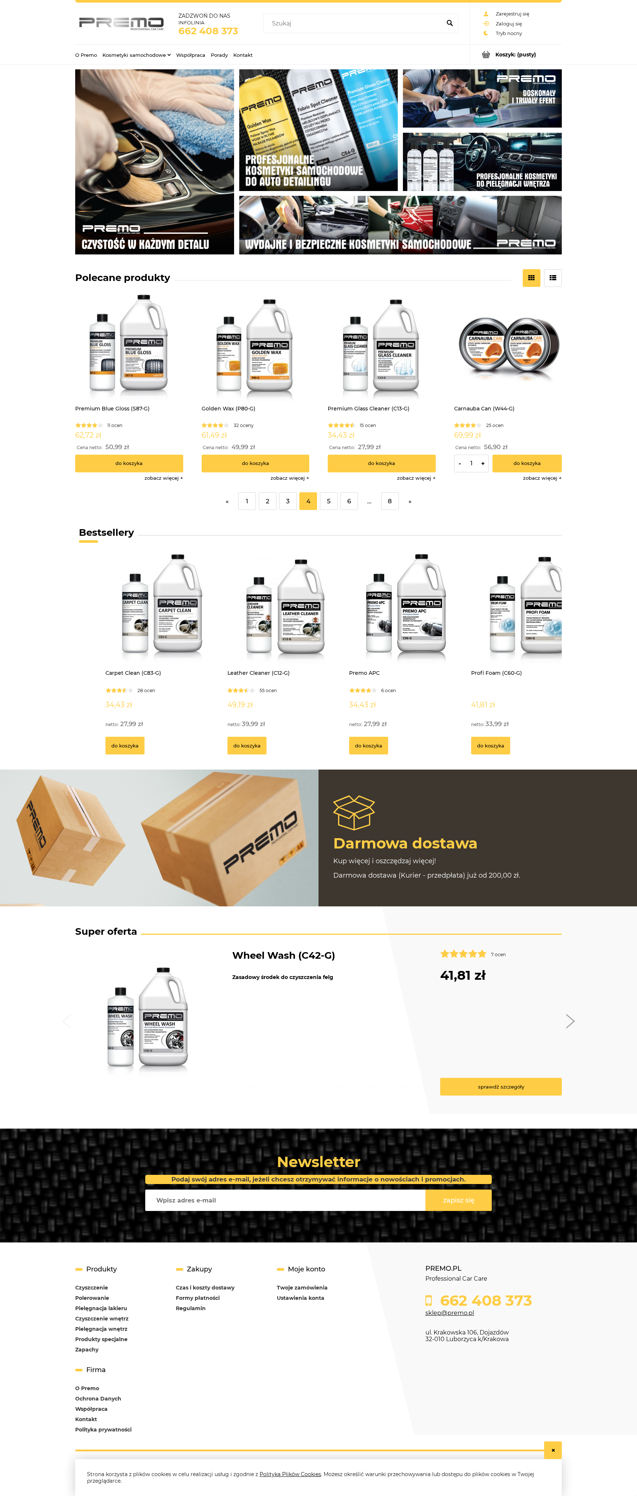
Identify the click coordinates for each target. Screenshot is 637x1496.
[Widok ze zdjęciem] (531, 278)
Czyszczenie (91, 1287)
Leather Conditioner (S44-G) (302, 955)
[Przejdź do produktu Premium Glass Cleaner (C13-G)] (382, 348)
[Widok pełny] (553, 278)
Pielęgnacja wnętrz (101, 1329)
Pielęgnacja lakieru (101, 1308)
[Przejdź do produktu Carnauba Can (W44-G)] (508, 348)
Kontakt (86, 1419)
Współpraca (91, 1409)
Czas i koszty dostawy (205, 1287)
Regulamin (191, 1308)
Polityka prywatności (103, 1429)
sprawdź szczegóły (501, 1086)
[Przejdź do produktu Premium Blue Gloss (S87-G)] (129, 348)
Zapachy (86, 1349)
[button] (164, 477)
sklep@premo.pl (449, 1312)
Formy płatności (198, 1298)
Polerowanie (92, 1298)
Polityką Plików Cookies (290, 1474)
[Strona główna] (121, 23)
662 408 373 (208, 31)
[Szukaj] (449, 23)
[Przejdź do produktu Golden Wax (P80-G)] (256, 348)
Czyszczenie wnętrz (102, 1318)
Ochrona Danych (98, 1398)
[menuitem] (86, 55)
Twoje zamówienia (302, 1287)
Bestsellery (106, 532)
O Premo (87, 1388)
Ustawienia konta (300, 1298)
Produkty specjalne (101, 1339)
